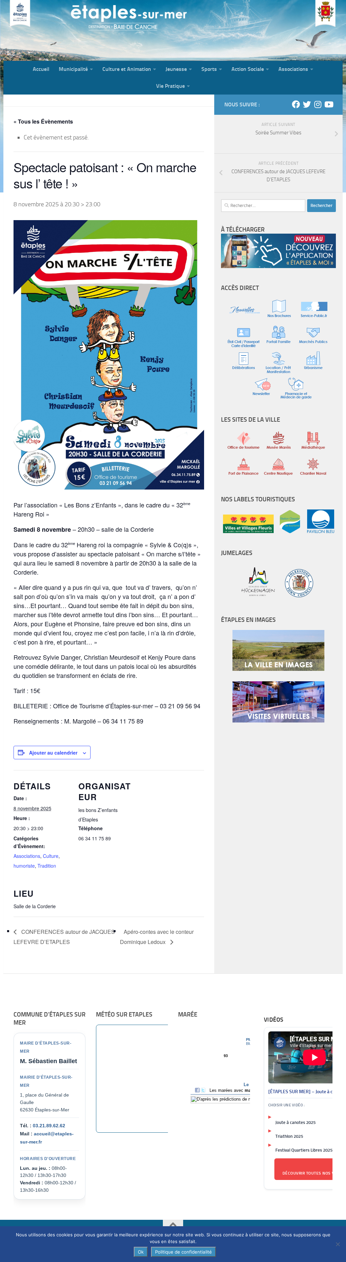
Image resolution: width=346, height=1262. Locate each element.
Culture (50, 855)
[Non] (337, 1244)
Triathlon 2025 (289, 1136)
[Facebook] (296, 104)
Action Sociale (247, 69)
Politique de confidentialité (183, 1252)
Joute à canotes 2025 (295, 1122)
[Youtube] (328, 104)
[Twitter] (307, 104)
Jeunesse (176, 69)
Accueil (41, 69)
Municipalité (73, 69)
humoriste (24, 865)
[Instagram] (318, 104)
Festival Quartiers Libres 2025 (303, 1150)
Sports (209, 69)
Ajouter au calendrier (53, 752)
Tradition (47, 865)
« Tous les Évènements (43, 121)
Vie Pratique (170, 86)
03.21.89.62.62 (49, 1125)
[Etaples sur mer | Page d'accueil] (56, 30)
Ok (141, 1252)
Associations (293, 69)
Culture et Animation (126, 69)
